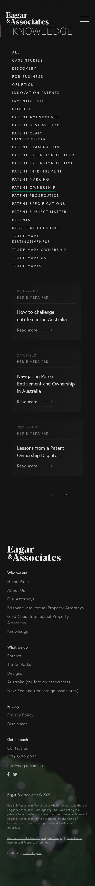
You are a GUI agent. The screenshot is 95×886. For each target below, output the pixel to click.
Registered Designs (35, 227)
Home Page (18, 581)
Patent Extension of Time (43, 163)
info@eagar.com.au (25, 765)
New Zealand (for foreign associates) (42, 690)
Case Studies (27, 60)
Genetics (23, 84)
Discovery (24, 68)
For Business (28, 76)
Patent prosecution (36, 195)
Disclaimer (17, 724)
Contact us (17, 748)
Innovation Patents (36, 92)
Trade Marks (27, 266)
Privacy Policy (20, 715)
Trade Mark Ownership (39, 249)
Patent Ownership (34, 187)
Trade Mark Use (30, 257)
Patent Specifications (39, 203)
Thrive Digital (32, 853)
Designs (14, 673)
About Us (16, 590)
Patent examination (36, 147)
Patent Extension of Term (43, 155)
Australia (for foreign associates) (38, 682)
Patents (21, 219)
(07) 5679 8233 (22, 757)
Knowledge (17, 631)
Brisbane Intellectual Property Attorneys (45, 607)
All (16, 52)
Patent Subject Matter (39, 211)
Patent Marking (30, 179)
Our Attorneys (21, 599)
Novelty (21, 108)
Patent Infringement (37, 171)
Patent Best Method (36, 125)
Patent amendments (35, 117)
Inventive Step (29, 100)
